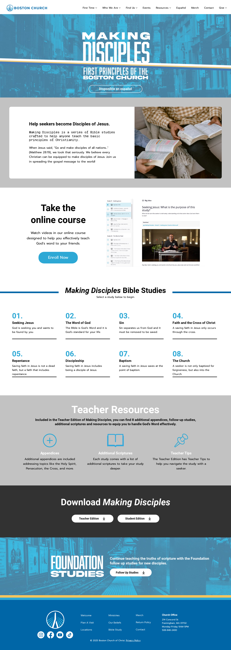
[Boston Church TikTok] (69, 634)
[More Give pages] (226, 8)
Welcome (86, 615)
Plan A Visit (87, 622)
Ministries (114, 615)
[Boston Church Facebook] (50, 634)
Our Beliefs (114, 622)
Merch (139, 615)
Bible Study (115, 629)
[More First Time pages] (96, 8)
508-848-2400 (169, 630)
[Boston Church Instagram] (40, 634)
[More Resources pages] (170, 8)
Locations (86, 629)
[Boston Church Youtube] (59, 634)
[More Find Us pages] (136, 8)
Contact (140, 629)
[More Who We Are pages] (120, 8)
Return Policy (143, 622)
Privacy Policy (133, 640)
